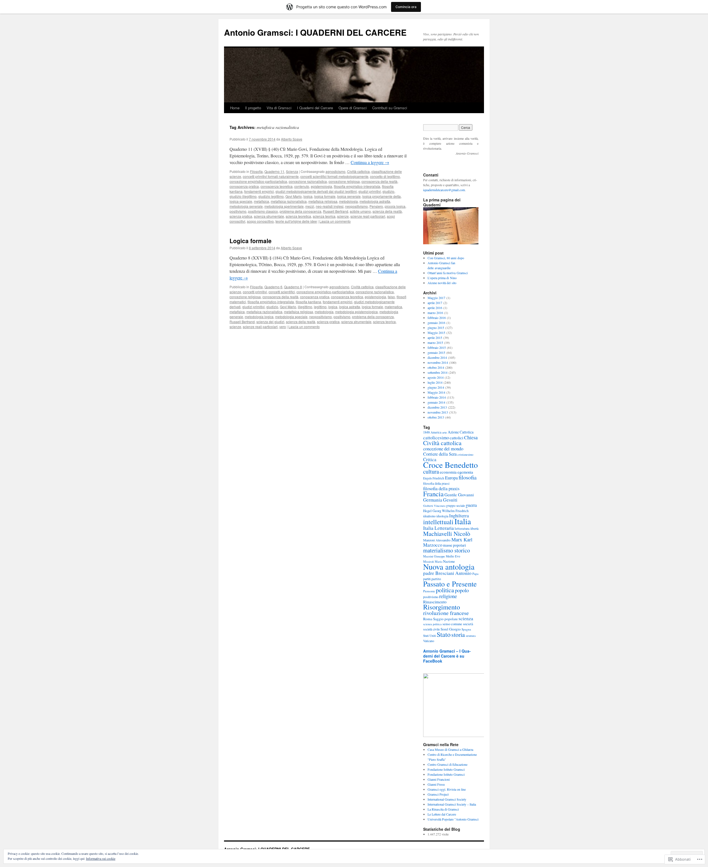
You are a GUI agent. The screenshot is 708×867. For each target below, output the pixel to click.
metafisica (261, 201)
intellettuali (438, 521)
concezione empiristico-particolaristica (258, 181)
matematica (393, 306)
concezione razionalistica (308, 181)
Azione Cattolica (460, 432)
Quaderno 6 (273, 286)
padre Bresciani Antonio (447, 573)
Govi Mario (293, 196)
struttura (471, 636)
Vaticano (428, 641)
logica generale (349, 196)
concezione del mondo (443, 448)
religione (448, 596)
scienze (343, 216)
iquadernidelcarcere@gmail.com (444, 190)
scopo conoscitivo (260, 221)
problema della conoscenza (300, 211)
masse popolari (454, 545)
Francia (433, 493)
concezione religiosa (344, 181)
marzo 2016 (435, 312)
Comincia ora (406, 7)
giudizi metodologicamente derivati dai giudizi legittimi (316, 191)
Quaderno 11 (274, 171)
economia (448, 472)
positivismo (238, 211)
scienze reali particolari (367, 216)
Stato (444, 634)
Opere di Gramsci (353, 107)
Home (235, 107)
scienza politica (432, 624)
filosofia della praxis (441, 489)
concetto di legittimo (385, 176)
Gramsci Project (438, 794)
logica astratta (349, 306)
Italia (462, 521)
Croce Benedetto (450, 464)
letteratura (462, 528)
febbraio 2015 (437, 347)
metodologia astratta (375, 201)
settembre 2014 (437, 372)
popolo (462, 590)
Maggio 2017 (436, 297)
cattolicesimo (436, 437)
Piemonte (429, 591)
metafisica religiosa (322, 201)
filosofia (468, 477)
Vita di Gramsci (279, 107)
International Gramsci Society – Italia (452, 804)
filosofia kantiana (308, 301)
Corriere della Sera (440, 454)
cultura (431, 471)
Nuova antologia (449, 566)
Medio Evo (453, 556)
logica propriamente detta (381, 196)
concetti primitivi (255, 291)
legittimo (320, 306)
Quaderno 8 (293, 286)
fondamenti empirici (259, 191)
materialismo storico (446, 550)
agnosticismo (335, 171)
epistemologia (321, 186)
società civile (431, 629)
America (436, 432)
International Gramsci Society (447, 799)
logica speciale (241, 201)
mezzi (309, 206)
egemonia (465, 472)
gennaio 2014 (436, 402)
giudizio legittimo (271, 196)
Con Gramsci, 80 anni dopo (446, 258)
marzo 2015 (435, 342)
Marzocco (432, 545)
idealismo (429, 516)
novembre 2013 (438, 412)
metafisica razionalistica (289, 201)
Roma (427, 618)
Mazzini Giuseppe (434, 556)
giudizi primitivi (369, 191)
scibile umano (360, 211)
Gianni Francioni (439, 779)
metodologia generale (246, 206)
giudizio (388, 191)
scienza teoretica (298, 216)
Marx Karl (461, 539)
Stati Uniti (429, 636)
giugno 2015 (436, 327)
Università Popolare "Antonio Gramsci (453, 819)
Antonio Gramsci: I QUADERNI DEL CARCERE (315, 32)
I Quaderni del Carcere (315, 107)
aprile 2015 (435, 337)
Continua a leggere (370, 162)
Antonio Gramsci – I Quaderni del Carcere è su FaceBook (447, 656)
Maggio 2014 (436, 392)
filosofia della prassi (436, 483)
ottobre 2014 (436, 367)
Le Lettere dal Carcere (442, 814)
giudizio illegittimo (243, 196)
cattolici (456, 437)
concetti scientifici (282, 291)
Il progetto (253, 107)
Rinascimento (435, 601)
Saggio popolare (445, 618)
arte (444, 432)
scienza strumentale (269, 216)
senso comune (452, 624)
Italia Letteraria (438, 528)
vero (282, 326)
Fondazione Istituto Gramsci (446, 769)
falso (391, 296)
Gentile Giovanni (459, 494)
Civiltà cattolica (358, 171)
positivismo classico (263, 211)
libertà (474, 528)
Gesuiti (450, 500)
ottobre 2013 (436, 417)
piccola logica (395, 206)
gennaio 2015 (436, 352)
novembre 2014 (438, 362)
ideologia (442, 516)
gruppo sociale (455, 505)
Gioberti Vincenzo (434, 506)
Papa (475, 574)
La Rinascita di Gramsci (443, 809)
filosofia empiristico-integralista (357, 186)
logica (308, 196)
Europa (451, 478)
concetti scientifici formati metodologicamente (334, 176)
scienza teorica (324, 216)
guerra (471, 505)
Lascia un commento (335, 221)
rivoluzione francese (446, 613)
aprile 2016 (435, 307)
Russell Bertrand (335, 211)
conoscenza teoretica (277, 186)
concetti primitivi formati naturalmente (271, 176)
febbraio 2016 (437, 317)
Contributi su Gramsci (389, 107)
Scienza (292, 171)
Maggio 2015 (436, 332)
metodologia (348, 201)
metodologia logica (259, 316)
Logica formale (251, 241)
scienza (466, 618)
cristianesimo (465, 454)
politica (445, 590)
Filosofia (256, 171)
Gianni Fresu (436, 784)
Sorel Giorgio (451, 629)
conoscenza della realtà (379, 181)
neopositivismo (356, 206)
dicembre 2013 (437, 407)
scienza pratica (241, 216)
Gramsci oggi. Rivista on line (447, 789)
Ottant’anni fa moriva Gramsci (448, 273)
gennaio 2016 (436, 322)
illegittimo (305, 306)
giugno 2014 (436, 387)
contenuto (301, 186)
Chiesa (471, 437)
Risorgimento (441, 606)
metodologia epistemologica (356, 311)
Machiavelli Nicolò (446, 533)
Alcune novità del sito (442, 283)
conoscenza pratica (244, 186)
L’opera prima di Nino (442, 278)
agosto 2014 (436, 377)
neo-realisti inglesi (329, 206)
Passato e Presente (450, 583)
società (468, 623)
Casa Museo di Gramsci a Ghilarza (450, 749)
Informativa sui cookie (100, 858)
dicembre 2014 (437, 357)
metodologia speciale (291, 316)
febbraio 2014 (437, 397)
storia (458, 634)
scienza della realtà (387, 211)
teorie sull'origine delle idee (296, 221)
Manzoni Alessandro (437, 540)
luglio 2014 (435, 382)
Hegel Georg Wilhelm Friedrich (445, 510)
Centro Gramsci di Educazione (447, 764)
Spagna (466, 629)
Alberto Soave (291, 139)
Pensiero (376, 206)
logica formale (324, 196)
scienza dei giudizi (270, 321)
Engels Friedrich (433, 478)
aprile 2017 (435, 302)
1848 (426, 432)
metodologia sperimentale (284, 206)
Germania (432, 500)
